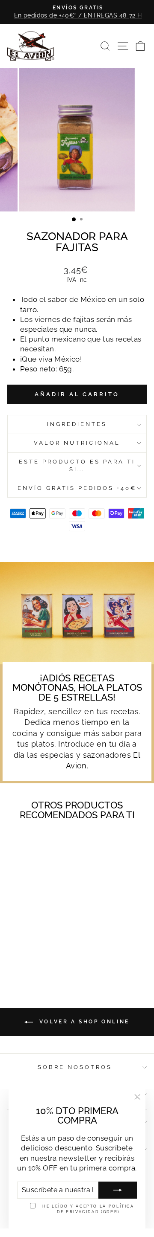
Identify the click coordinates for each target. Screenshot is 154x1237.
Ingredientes (77, 424)
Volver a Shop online (83, 1022)
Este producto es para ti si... (77, 465)
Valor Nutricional (77, 443)
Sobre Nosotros (75, 1067)
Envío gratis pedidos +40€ (77, 488)
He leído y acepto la (88, 1209)
